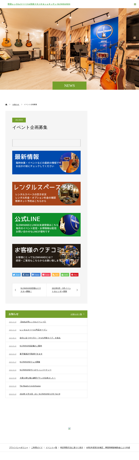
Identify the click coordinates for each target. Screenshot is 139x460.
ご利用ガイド (37, 448)
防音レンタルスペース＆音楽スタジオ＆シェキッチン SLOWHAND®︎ (39, 4)
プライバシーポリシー (18, 448)
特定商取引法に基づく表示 (71, 448)
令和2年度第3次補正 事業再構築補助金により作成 (108, 448)
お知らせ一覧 (76, 314)
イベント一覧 (51, 448)
